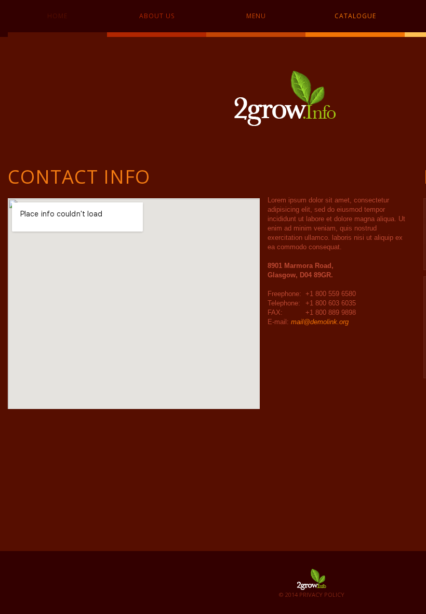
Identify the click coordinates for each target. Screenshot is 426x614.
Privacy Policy (321, 594)
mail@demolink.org (320, 322)
